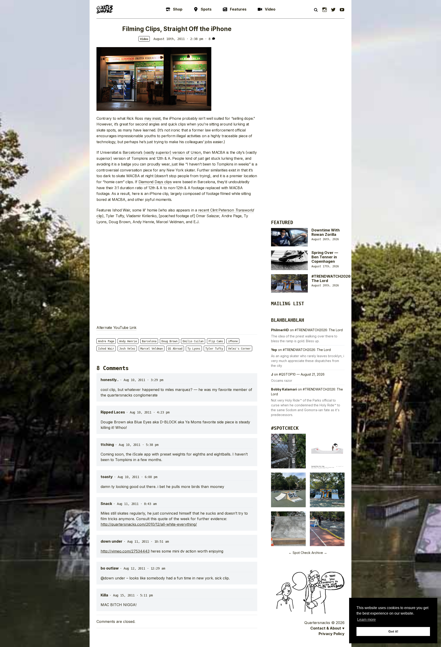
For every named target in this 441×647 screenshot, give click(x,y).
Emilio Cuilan (193, 341)
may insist (152, 118)
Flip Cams (216, 341)
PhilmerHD (280, 330)
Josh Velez (127, 348)
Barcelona (149, 341)
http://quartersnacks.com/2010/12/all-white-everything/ (149, 524)
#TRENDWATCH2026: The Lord (331, 278)
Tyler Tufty (214, 348)
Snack (106, 503)
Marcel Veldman (151, 348)
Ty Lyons (193, 348)
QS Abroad (175, 348)
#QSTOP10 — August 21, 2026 (302, 374)
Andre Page (106, 341)
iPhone (233, 341)
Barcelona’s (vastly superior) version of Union (162, 152)
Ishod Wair (106, 348)
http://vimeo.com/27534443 (125, 551)
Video (144, 39)
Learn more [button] (366, 619)
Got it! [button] (393, 631)
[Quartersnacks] (104, 9)
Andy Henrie (128, 341)
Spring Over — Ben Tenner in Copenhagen (324, 257)
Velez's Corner (239, 348)
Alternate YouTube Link (116, 327)
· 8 (207, 39)
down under (111, 541)
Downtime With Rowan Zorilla (325, 232)
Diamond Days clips (155, 182)
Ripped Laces (113, 412)
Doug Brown (169, 341)
